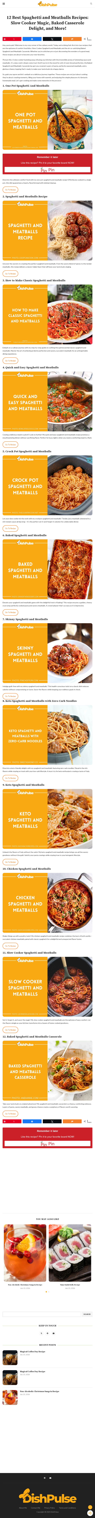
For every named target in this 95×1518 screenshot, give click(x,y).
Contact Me (35, 1508)
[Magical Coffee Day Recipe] (10, 1357)
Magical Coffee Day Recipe (32, 1351)
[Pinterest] (48, 1333)
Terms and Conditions (67, 1508)
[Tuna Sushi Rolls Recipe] (70, 1253)
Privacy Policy (49, 1508)
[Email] (53, 1333)
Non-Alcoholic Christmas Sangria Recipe (25, 1285)
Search (86, 1314)
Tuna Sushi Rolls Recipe (70, 1285)
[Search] (91, 4)
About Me (23, 1508)
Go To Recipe (10, 190)
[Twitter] (42, 1333)
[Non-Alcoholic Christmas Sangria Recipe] (25, 1253)
